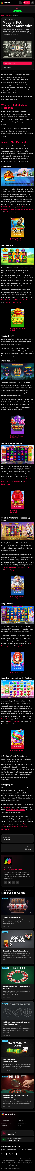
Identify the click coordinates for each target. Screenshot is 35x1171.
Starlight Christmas (7, 567)
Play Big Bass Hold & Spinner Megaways (16, 239)
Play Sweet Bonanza (16, 750)
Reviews (3, 1128)
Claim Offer (17, 11)
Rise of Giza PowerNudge (17, 479)
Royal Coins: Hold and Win (9, 300)
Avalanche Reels (11, 809)
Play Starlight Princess (17, 672)
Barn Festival (18, 567)
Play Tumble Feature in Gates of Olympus (17, 597)
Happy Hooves (15, 481)
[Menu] (32, 2)
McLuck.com (7, 807)
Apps (19, 1125)
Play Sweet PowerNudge (14, 511)
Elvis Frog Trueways (10, 212)
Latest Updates (5, 1120)
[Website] (5, 882)
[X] (17, 882)
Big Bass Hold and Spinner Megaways (21, 209)
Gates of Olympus (10, 570)
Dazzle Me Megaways (8, 207)
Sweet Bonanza (6, 719)
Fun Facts (20, 1120)
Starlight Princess (20, 646)
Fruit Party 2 (27, 567)
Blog (2, 15)
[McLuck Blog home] (6, 3)
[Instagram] (13, 882)
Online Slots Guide (9, 63)
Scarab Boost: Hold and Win (13, 302)
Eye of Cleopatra (13, 721)
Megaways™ (21, 809)
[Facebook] (9, 882)
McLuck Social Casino (13, 869)
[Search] (20, 2)
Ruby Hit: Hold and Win (26, 300)
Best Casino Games (6, 1123)
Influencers (4, 1125)
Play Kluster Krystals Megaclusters (16, 436)
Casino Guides (8, 15)
